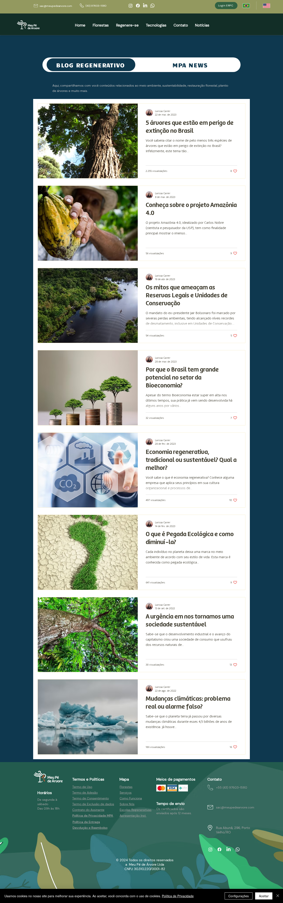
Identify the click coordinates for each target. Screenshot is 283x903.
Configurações (238, 896)
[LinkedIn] (145, 5)
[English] (266, 5)
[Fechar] (277, 895)
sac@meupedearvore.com (56, 6)
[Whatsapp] (152, 5)
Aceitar (264, 896)
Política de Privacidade (178, 896)
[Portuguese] (246, 5)
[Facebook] (137, 5)
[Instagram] (130, 5)
